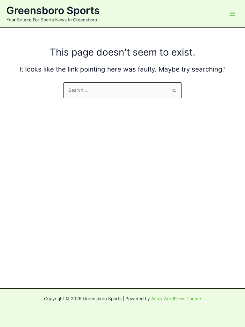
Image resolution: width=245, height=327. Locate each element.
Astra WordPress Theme (176, 298)
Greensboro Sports (53, 10)
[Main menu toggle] (232, 13)
